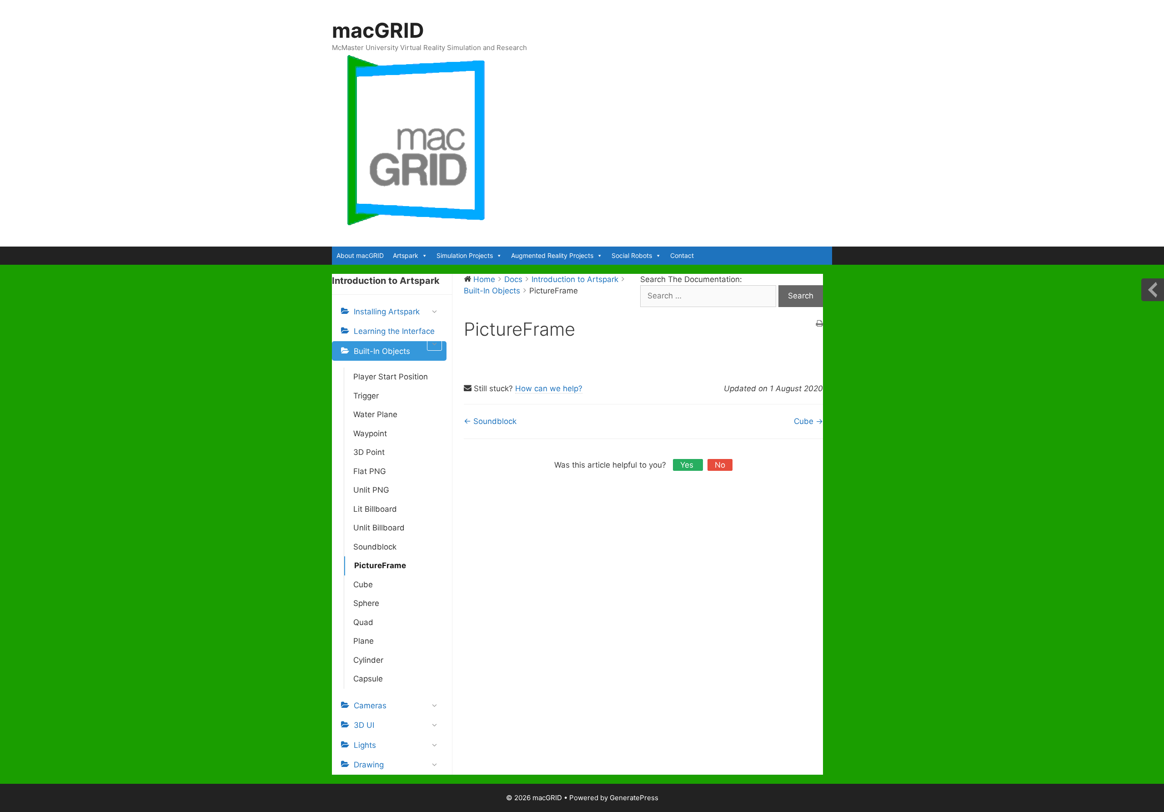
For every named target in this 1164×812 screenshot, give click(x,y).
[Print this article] (819, 324)
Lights (365, 745)
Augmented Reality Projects (552, 255)
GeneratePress (634, 797)
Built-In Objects (382, 351)
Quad (363, 622)
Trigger (366, 395)
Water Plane (375, 414)
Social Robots (632, 255)
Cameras (370, 705)
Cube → (808, 421)
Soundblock (374, 546)
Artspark (405, 255)
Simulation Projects (464, 255)
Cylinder (368, 660)
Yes (688, 464)
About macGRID (360, 255)
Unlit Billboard (379, 527)
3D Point (369, 452)
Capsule (368, 678)
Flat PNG (369, 471)
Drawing (369, 764)
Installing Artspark (387, 311)
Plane (363, 641)
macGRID (378, 30)
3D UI (364, 725)
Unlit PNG (371, 489)
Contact (682, 255)
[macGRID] (416, 140)
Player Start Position (390, 376)
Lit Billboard (375, 509)
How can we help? (548, 388)
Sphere (366, 603)
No (720, 464)
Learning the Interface (394, 331)
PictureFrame (380, 565)
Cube (363, 584)
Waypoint (370, 433)
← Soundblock (490, 421)
